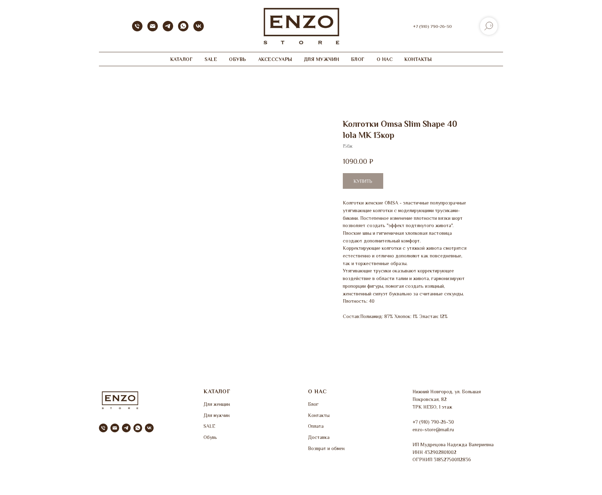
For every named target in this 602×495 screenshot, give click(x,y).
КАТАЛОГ (181, 59)
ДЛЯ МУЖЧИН (321, 59)
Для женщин (216, 404)
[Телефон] (137, 29)
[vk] (198, 29)
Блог (313, 404)
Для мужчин (216, 415)
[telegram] (168, 29)
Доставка (319, 437)
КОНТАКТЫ (418, 59)
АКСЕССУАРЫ (275, 59)
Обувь (210, 437)
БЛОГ (358, 59)
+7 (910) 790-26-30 (432, 26)
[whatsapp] (183, 29)
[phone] (103, 428)
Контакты (319, 415)
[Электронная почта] (152, 29)
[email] (114, 428)
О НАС (385, 59)
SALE (210, 59)
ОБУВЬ (237, 59)
